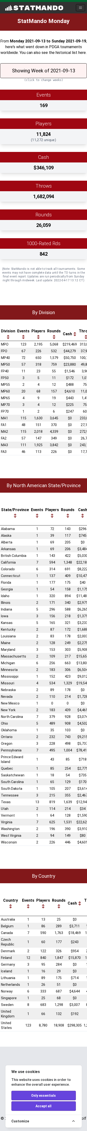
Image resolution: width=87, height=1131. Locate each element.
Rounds (54, 331)
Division (8, 331)
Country (10, 900)
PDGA (54, 47)
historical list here (71, 52)
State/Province (15, 510)
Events (23, 331)
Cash (68, 334)
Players (38, 331)
